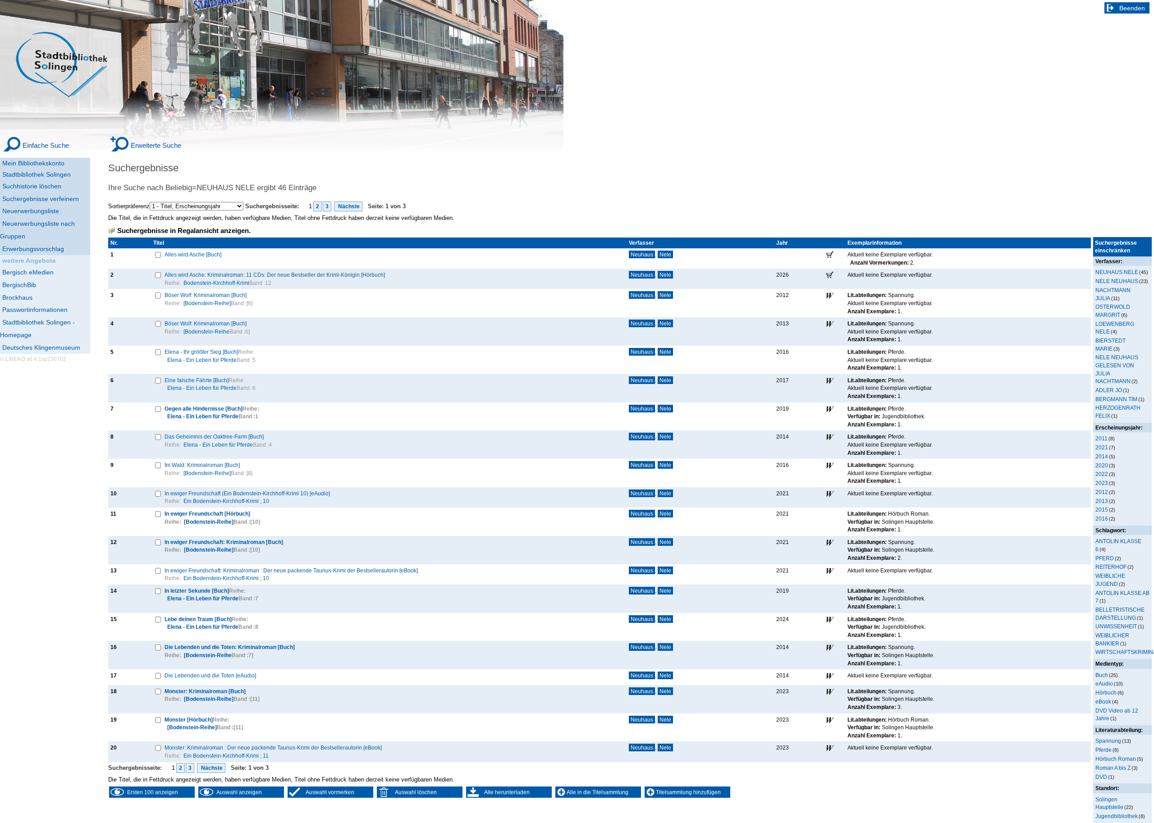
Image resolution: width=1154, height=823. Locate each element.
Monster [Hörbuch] (189, 719)
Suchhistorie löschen (31, 186)
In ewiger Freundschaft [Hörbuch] (207, 514)
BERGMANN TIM (1116, 399)
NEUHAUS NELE (1116, 272)
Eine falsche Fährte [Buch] (197, 380)
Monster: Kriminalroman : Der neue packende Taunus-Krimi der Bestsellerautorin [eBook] (273, 747)
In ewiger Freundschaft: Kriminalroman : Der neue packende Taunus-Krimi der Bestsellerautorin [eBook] (291, 570)
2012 (1101, 492)
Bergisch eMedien (28, 272)
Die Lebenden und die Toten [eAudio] (210, 675)
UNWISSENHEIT (1116, 626)
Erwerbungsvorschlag (33, 248)
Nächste (348, 206)
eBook (1103, 701)
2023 (1101, 483)
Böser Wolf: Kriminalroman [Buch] (206, 295)
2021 (1101, 447)
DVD (1101, 777)
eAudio (1104, 683)
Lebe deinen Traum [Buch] (198, 619)
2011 (1101, 438)
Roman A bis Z (1113, 768)
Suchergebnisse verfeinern (40, 198)
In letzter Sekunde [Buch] (197, 591)
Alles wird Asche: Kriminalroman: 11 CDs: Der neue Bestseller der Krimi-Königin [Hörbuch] (275, 275)
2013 (1101, 501)
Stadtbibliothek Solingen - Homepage (37, 328)
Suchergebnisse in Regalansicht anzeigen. (184, 230)
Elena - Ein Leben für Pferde (202, 360)
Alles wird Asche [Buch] (193, 254)
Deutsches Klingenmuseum (41, 347)
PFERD (1104, 558)
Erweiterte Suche (156, 145)
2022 (1101, 474)
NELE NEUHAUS (1116, 281)
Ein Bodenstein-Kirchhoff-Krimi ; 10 (226, 501)
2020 (1101, 465)
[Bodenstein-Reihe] (207, 303)
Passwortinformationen (35, 309)
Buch (1101, 675)
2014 (1101, 456)
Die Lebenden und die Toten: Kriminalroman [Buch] (230, 647)
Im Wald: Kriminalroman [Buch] (202, 465)
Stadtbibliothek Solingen (36, 174)
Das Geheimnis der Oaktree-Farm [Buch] (214, 436)
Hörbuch (1106, 692)
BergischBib (19, 284)
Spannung (1108, 741)
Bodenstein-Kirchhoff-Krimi (216, 283)
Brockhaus (17, 297)
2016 (1101, 518)
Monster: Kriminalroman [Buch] (205, 691)
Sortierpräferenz (129, 206)
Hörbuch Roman (1115, 759)
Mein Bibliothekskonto (33, 163)
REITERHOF (1111, 567)
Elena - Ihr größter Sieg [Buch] (201, 352)
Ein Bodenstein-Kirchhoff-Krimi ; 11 (226, 756)
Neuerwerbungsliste (30, 211)
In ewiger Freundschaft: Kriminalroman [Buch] (224, 542)
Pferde (1103, 750)
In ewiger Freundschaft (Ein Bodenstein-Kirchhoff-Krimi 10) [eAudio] (247, 493)
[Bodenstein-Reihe (206, 331)
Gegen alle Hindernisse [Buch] (204, 409)
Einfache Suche (46, 145)
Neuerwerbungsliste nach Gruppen (37, 230)
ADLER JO (1108, 390)
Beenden (1132, 8)
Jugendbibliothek (1116, 816)
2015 (1101, 509)
